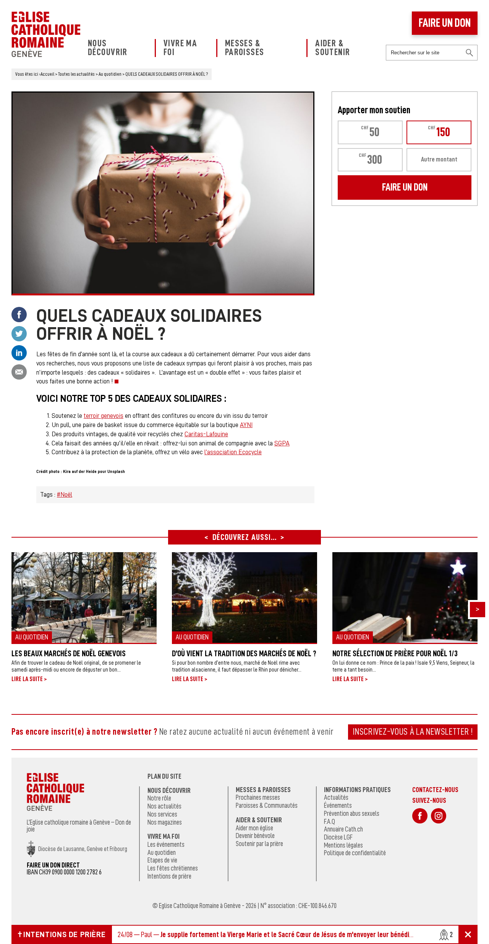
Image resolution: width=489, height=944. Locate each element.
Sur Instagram (438, 815)
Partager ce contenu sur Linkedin (19, 352)
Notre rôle (159, 798)
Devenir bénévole (255, 835)
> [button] (477, 608)
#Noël (64, 494)
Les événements (166, 844)
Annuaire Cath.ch (343, 829)
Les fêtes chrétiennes (172, 868)
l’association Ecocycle (233, 452)
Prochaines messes (258, 797)
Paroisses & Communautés (267, 805)
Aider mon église (254, 828)
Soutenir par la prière (259, 843)
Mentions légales (343, 845)
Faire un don (445, 23)
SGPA (282, 443)
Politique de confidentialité (355, 852)
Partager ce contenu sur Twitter (19, 333)
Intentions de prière (169, 876)
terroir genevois (103, 415)
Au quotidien (161, 852)
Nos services (162, 814)
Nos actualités (164, 806)
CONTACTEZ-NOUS (435, 789)
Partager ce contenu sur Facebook (19, 314)
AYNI (246, 425)
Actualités (336, 797)
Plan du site (164, 776)
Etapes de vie (162, 860)
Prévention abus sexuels (351, 813)
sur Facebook (419, 815)
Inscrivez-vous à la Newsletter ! (413, 731)
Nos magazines (164, 822)
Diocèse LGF (338, 837)
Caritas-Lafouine (206, 434)
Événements (338, 805)
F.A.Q (329, 821)
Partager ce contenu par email (19, 372)
